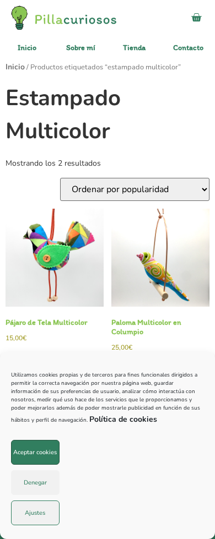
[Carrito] (196, 18)
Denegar (35, 482)
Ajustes (35, 513)
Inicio (15, 67)
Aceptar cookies (35, 452)
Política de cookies (123, 419)
